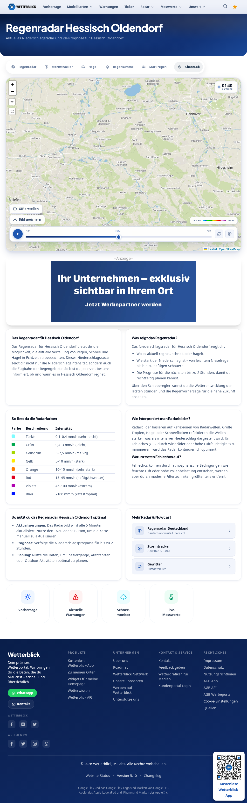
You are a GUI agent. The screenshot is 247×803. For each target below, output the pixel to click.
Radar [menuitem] (145, 7)
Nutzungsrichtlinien (220, 674)
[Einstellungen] (229, 234)
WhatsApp (25, 693)
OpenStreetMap (229, 249)
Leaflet (212, 249)
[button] (12, 84)
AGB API (210, 687)
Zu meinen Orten (82, 672)
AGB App (211, 681)
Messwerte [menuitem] (169, 7)
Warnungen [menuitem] (108, 7)
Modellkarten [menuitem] (77, 7)
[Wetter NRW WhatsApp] (46, 744)
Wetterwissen (79, 690)
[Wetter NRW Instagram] (35, 744)
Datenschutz (214, 667)
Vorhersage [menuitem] (52, 7)
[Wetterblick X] (35, 724)
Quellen (210, 708)
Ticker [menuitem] (129, 7)
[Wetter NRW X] (23, 744)
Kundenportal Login (174, 685)
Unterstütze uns (126, 699)
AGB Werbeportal (218, 694)
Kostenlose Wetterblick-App (81, 663)
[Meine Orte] (235, 6)
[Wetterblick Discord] (23, 724)
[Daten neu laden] (219, 234)
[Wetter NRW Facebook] (11, 744)
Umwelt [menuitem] (195, 7)
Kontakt (23, 704)
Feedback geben (171, 667)
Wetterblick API (80, 697)
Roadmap (121, 667)
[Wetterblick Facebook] (11, 724)
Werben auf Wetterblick (122, 690)
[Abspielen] (18, 234)
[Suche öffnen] (225, 6)
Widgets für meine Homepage (83, 681)
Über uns (120, 660)
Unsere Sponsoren (128, 681)
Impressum (213, 660)
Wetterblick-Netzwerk (130, 674)
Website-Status (98, 775)
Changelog (152, 775)
